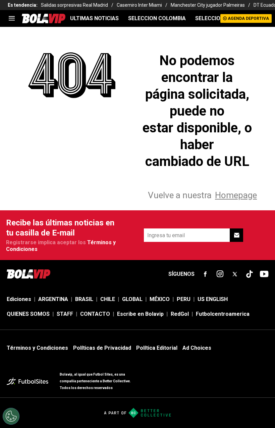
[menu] (12, 18)
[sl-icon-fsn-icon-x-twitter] (235, 274)
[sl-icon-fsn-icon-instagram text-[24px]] (220, 274)
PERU (183, 299)
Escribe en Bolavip (140, 314)
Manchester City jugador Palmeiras (208, 5)
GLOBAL (132, 299)
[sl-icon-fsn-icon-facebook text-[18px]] (205, 274)
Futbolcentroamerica (223, 314)
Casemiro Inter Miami (139, 5)
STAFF (65, 314)
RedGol (180, 314)
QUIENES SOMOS (28, 314)
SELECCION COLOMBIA (157, 18)
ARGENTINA (53, 299)
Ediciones (19, 299)
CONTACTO (95, 314)
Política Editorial (156, 348)
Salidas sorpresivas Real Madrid (74, 5)
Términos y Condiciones (37, 348)
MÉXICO (160, 299)
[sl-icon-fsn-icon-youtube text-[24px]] (264, 274)
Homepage (236, 195)
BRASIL (84, 299)
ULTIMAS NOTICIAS (94, 18)
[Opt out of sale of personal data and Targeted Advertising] (11, 416)
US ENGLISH (213, 299)
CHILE (107, 299)
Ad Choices (196, 348)
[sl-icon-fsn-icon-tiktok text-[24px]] (249, 274)
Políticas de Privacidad (102, 348)
